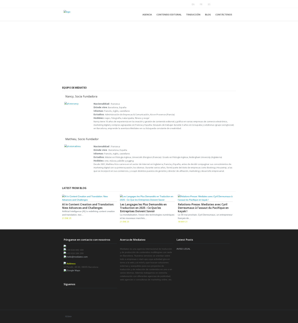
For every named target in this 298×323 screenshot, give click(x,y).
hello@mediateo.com (77, 257)
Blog (208, 14)
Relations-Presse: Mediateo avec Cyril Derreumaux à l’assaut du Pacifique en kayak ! (203, 208)
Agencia (147, 14)
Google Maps (73, 270)
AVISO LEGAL (183, 249)
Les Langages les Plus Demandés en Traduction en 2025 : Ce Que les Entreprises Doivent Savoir (143, 208)
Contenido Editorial (168, 14)
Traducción (193, 14)
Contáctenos (223, 14)
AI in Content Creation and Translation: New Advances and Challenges (88, 206)
